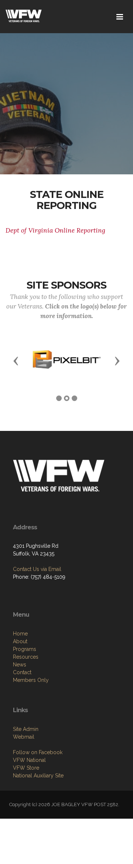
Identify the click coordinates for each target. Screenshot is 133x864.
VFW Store (26, 768)
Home (20, 634)
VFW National (29, 760)
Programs (24, 649)
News (19, 665)
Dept (55, 230)
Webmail (23, 737)
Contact (22, 672)
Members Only (31, 680)
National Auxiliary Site (38, 775)
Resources (25, 657)
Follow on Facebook (37, 752)
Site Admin (25, 729)
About (20, 641)
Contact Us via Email (37, 569)
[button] (16, 360)
